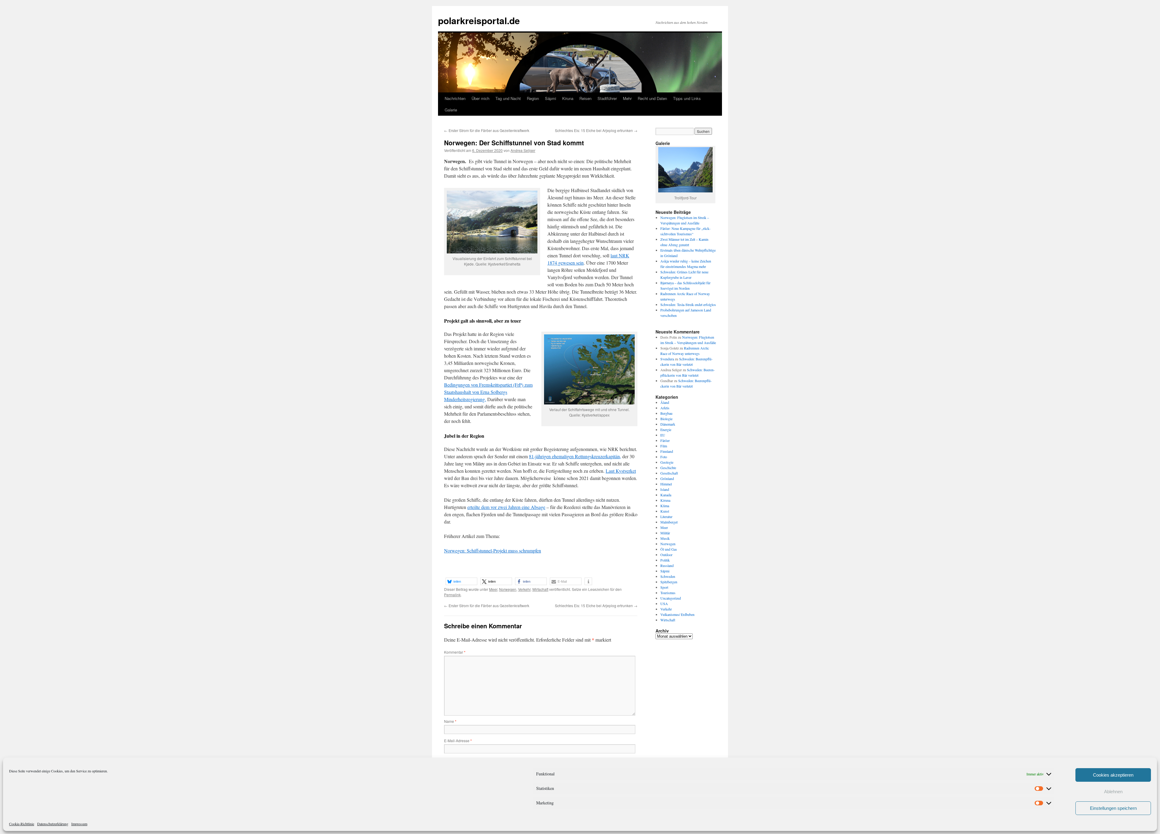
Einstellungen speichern (1113, 808)
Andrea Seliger (523, 150)
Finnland (666, 451)
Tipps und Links (687, 98)
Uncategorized (670, 598)
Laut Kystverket (621, 471)
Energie (665, 429)
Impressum (79, 823)
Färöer (665, 440)
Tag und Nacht (508, 98)
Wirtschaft (540, 589)
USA (664, 603)
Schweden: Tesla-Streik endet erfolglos (688, 304)
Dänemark (667, 424)
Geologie (666, 462)
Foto (663, 456)
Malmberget (669, 522)
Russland (667, 565)
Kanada (665, 494)
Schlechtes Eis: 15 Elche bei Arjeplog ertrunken (596, 130)
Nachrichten (455, 98)
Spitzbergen (668, 581)
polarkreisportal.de (479, 20)
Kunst (664, 511)
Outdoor (666, 554)
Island (664, 489)
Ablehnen (1113, 791)
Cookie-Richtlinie (21, 823)
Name (450, 721)
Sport (664, 587)
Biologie (666, 418)
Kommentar (455, 652)
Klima (664, 505)
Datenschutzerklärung (52, 823)
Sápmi (550, 98)
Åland (664, 402)
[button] (461, 581)
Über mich (480, 98)
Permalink (452, 594)
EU (662, 435)
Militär (665, 532)
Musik (665, 538)
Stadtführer (607, 98)
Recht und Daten (652, 98)
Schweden (667, 576)
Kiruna (567, 98)
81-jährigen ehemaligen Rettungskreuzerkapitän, (575, 456)
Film (663, 445)
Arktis (664, 407)
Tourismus (667, 592)
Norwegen (507, 589)
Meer (493, 589)
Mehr (627, 98)
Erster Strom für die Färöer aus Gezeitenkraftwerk (486, 130)
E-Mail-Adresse (458, 740)
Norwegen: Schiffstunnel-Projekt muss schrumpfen (492, 550)
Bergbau (666, 413)
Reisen (585, 98)
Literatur (666, 516)
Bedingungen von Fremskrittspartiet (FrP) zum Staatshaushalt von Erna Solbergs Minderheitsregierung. (488, 392)
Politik (665, 560)
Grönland (667, 478)
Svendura (667, 358)
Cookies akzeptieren (1113, 775)
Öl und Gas (668, 549)
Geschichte (668, 467)
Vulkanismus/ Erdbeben (677, 614)
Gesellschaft (669, 473)
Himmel (666, 483)
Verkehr (524, 589)
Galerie (451, 110)
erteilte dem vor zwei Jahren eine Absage (506, 507)
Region (533, 98)
